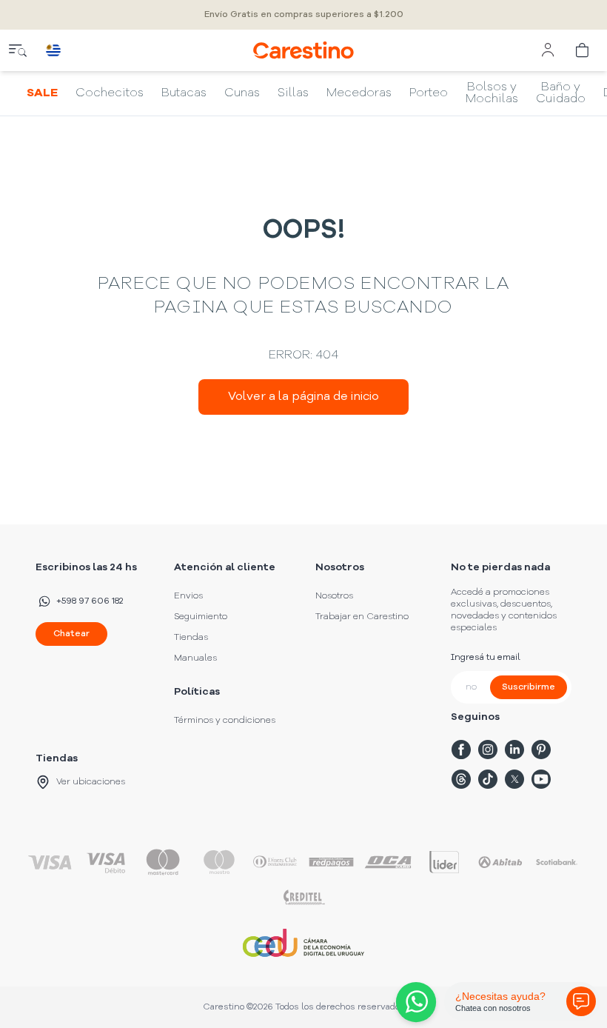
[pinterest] (541, 749)
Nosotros (334, 596)
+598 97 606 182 (89, 601)
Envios (188, 596)
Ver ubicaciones (90, 782)
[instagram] (487, 749)
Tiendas (191, 637)
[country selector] (53, 50)
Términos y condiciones (224, 720)
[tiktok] (487, 779)
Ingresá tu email (485, 657)
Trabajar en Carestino (362, 617)
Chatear (71, 634)
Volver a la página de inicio (303, 397)
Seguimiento (200, 617)
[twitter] (514, 779)
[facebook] (461, 749)
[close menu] (18, 50)
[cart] (583, 50)
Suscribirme (528, 687)
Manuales (195, 658)
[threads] (461, 779)
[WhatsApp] (413, 1002)
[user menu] (548, 50)
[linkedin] (514, 749)
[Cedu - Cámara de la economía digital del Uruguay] (303, 943)
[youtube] (541, 779)
